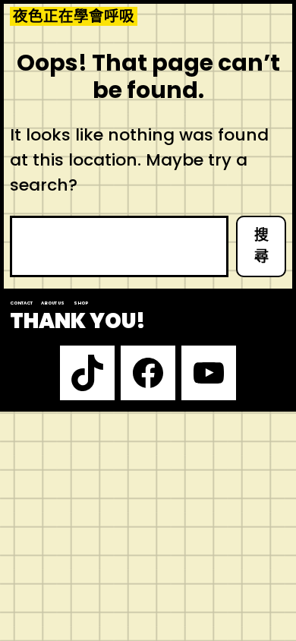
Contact (21, 303)
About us (53, 303)
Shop (81, 303)
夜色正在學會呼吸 (73, 16)
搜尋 (261, 246)
